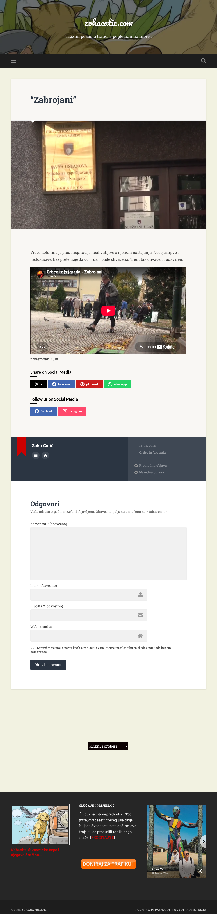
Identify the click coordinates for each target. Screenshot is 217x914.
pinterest (92, 384)
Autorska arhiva (36, 455)
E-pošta (46, 606)
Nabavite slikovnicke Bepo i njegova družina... (35, 852)
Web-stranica (41, 626)
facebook (64, 384)
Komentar (48, 524)
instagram (75, 411)
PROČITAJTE (102, 837)
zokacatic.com (108, 22)
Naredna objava (151, 472)
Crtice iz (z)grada (152, 452)
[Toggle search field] (203, 61)
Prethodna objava (153, 465)
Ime (43, 585)
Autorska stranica (45, 455)
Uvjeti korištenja (190, 909)
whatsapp (120, 384)
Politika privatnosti (153, 909)
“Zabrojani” (53, 99)
